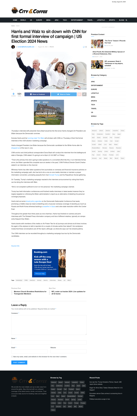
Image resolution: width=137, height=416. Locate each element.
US (31, 20)
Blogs (121, 20)
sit (64, 280)
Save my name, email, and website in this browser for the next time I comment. (40, 357)
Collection (100, 134)
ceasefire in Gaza (49, 206)
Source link (15, 246)
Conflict (108, 134)
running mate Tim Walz (36, 138)
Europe (39, 20)
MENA (48, 20)
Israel (116, 141)
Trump (105, 155)
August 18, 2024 (110, 68)
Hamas (100, 141)
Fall (111, 137)
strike (106, 151)
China (122, 130)
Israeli (94, 144)
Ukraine (94, 158)
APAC (57, 20)
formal (39, 280)
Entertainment (77, 20)
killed (99, 144)
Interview (53, 280)
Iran (111, 141)
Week (105, 158)
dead (119, 134)
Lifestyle (101, 20)
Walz (69, 280)
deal (93, 137)
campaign (19, 280)
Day (114, 134)
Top (93, 155)
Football (117, 137)
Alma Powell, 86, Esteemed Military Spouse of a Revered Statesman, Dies (109, 53)
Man (110, 144)
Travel (90, 20)
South (93, 151)
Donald (105, 137)
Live (105, 144)
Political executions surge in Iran (100, 399)
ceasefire (115, 130)
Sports (112, 20)
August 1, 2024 (97, 56)
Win (111, 158)
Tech (65, 20)
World (23, 20)
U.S (117, 155)
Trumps (111, 155)
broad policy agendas (33, 201)
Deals (98, 137)
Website (53, 348)
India (106, 141)
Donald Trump (54, 175)
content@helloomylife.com (26, 47)
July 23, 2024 (109, 45)
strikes (113, 151)
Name (14, 338)
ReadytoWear (96, 148)
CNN (26, 280)
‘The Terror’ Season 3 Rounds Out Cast (115, 42)
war (100, 158)
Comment (15, 313)
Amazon (94, 130)
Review (105, 148)
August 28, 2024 (43, 47)
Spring (100, 151)
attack (101, 130)
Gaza (93, 141)
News (59, 280)
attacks (108, 130)
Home (15, 20)
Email (13, 348)
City (93, 134)
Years (122, 158)
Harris (46, 280)
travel (98, 155)
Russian (118, 148)
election (32, 280)
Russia (112, 148)
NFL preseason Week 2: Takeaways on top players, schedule (114, 63)
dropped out (15, 148)
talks (118, 151)
